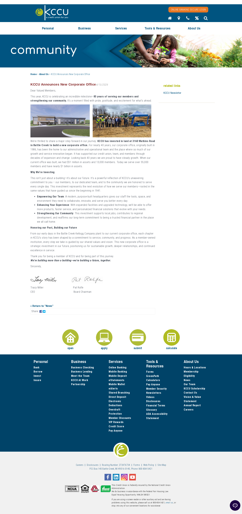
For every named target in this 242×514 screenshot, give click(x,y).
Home (33, 74)
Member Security (156, 388)
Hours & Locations (195, 367)
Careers (189, 409)
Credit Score (116, 426)
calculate (171, 348)
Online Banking (117, 367)
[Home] (170, 19)
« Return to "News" (41, 306)
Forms (150, 371)
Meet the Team (80, 375)
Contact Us (190, 392)
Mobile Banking (118, 371)
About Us (44, 74)
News (187, 380)
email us (169, 502)
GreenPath (152, 376)
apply (104, 348)
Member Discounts (120, 418)
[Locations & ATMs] (179, 19)
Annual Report (192, 405)
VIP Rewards (116, 422)
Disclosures (153, 401)
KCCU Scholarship (194, 388)
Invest (37, 375)
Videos (150, 397)
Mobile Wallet (117, 384)
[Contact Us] (188, 19)
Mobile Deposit (118, 375)
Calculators (153, 380)
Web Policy (148, 465)
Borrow (38, 371)
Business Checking (82, 367)
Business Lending (81, 371)
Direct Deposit (117, 396)
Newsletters (153, 392)
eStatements (116, 380)
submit (138, 348)
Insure (37, 380)
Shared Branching (119, 392)
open (70, 348)
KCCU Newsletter (172, 93)
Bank (36, 367)
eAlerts (113, 388)
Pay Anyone (115, 430)
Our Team (189, 384)
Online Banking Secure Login (188, 9)
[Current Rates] (197, 19)
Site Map (162, 465)
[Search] (206, 19)
